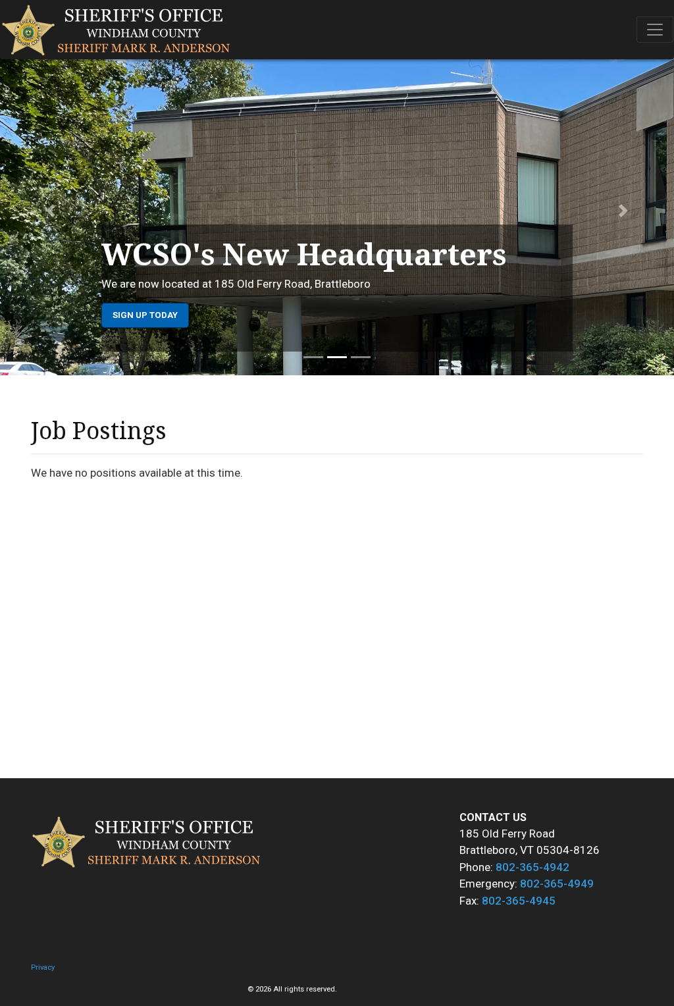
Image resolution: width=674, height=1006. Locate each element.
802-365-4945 (519, 900)
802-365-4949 (557, 883)
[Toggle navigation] (654, 29)
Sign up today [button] (145, 315)
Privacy (43, 967)
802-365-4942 (532, 867)
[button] (50, 210)
